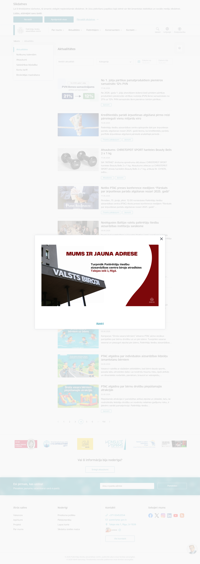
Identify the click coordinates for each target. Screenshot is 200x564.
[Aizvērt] (161, 238)
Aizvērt (100, 323)
